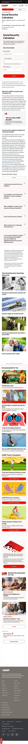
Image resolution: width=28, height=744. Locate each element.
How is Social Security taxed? (11, 353)
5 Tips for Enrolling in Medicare (11, 428)
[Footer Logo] (14, 670)
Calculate (14, 76)
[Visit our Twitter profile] (8, 734)
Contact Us (16, 680)
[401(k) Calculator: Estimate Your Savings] (14, 513)
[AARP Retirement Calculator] (14, 489)
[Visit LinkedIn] (16, 734)
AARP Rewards (4, 690)
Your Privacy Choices (11, 730)
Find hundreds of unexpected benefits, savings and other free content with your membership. (14, 123)
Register (15, 5)
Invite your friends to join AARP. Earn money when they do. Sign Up (12, 2)
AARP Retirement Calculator (11, 498)
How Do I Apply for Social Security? (13, 313)
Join (8, 9)
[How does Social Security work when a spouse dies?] (14, 324)
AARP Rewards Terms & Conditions (8, 726)
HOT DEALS (7, 634)
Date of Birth (6, 51)
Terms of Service (18, 721)
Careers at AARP (17, 692)
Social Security (6, 12)
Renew (20, 9)
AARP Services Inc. (17, 700)
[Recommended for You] (14, 377)
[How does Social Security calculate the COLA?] (14, 283)
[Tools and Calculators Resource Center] (14, 463)
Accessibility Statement (6, 723)
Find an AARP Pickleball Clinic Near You (14, 449)
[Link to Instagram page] (12, 734)
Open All (14, 177)
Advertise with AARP (17, 690)
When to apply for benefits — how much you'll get (13, 21)
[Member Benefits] (5, 574)
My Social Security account (12, 154)
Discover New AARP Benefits (13, 119)
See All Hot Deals (14, 641)
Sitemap (3, 721)
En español (5, 28)
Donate (3, 683)
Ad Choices (4, 730)
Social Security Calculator (10, 16)
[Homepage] (4, 6)
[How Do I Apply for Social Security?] (14, 304)
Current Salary (8, 58)
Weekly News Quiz (7, 386)
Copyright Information (6, 728)
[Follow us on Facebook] (3, 734)
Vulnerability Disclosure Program (17, 728)
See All (14, 626)
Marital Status (6, 67)
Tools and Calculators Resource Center (14, 472)
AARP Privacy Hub (10, 721)
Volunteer (3, 685)
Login (20, 5)
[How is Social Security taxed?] (14, 344)
